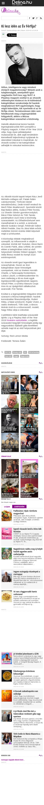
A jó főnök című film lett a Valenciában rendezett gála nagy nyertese (27, 714)
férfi (25, 352)
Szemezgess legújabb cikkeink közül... (13, 760)
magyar (16, 356)
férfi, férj (8, 352)
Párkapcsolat (6, 456)
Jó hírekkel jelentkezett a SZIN (25, 654)
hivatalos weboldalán (17, 320)
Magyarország (25, 356)
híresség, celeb (17, 352)
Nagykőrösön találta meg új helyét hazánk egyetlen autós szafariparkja (28, 552)
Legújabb (7, 507)
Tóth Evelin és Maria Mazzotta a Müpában (26, 735)
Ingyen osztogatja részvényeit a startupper (26, 573)
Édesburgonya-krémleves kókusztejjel (24, 672)
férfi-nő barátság (34, 352)
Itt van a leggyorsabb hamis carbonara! (25, 593)
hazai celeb (8, 356)
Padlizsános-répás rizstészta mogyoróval (25, 512)
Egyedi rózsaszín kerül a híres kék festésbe (27, 530)
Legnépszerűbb (19, 507)
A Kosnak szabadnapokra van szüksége (25, 692)
